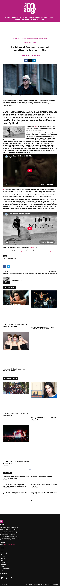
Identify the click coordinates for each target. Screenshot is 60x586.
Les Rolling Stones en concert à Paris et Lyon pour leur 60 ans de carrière (42, 328)
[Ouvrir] (45, 19)
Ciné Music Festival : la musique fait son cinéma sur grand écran (15, 325)
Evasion (3, 558)
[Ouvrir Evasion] (39, 17)
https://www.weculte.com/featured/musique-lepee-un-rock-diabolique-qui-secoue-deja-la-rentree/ (29, 251)
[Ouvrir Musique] (28, 17)
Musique (26, 42)
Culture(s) (3, 562)
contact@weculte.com (9, 544)
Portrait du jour (32, 42)
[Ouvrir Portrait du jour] (21, 17)
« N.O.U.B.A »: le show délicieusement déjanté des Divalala (14, 369)
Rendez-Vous (4, 566)
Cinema (3, 556)
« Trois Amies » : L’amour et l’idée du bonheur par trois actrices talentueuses (14, 485)
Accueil (15, 38)
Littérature (3, 564)
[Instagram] (6, 578)
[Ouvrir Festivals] (46, 17)
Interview (3, 551)
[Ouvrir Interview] (11, 17)
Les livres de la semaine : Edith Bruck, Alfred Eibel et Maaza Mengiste (16, 477)
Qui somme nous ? (5, 568)
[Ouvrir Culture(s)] (54, 17)
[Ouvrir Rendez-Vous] (29, 19)
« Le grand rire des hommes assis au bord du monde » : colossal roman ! (15, 493)
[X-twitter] (11, 578)
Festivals (3, 560)
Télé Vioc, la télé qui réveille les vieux (42, 476)
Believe (32, 247)
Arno (36, 126)
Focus (18, 38)
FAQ (2, 570)
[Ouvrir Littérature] (20, 19)
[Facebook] (2, 578)
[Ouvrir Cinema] (33, 17)
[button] (26, 60)
